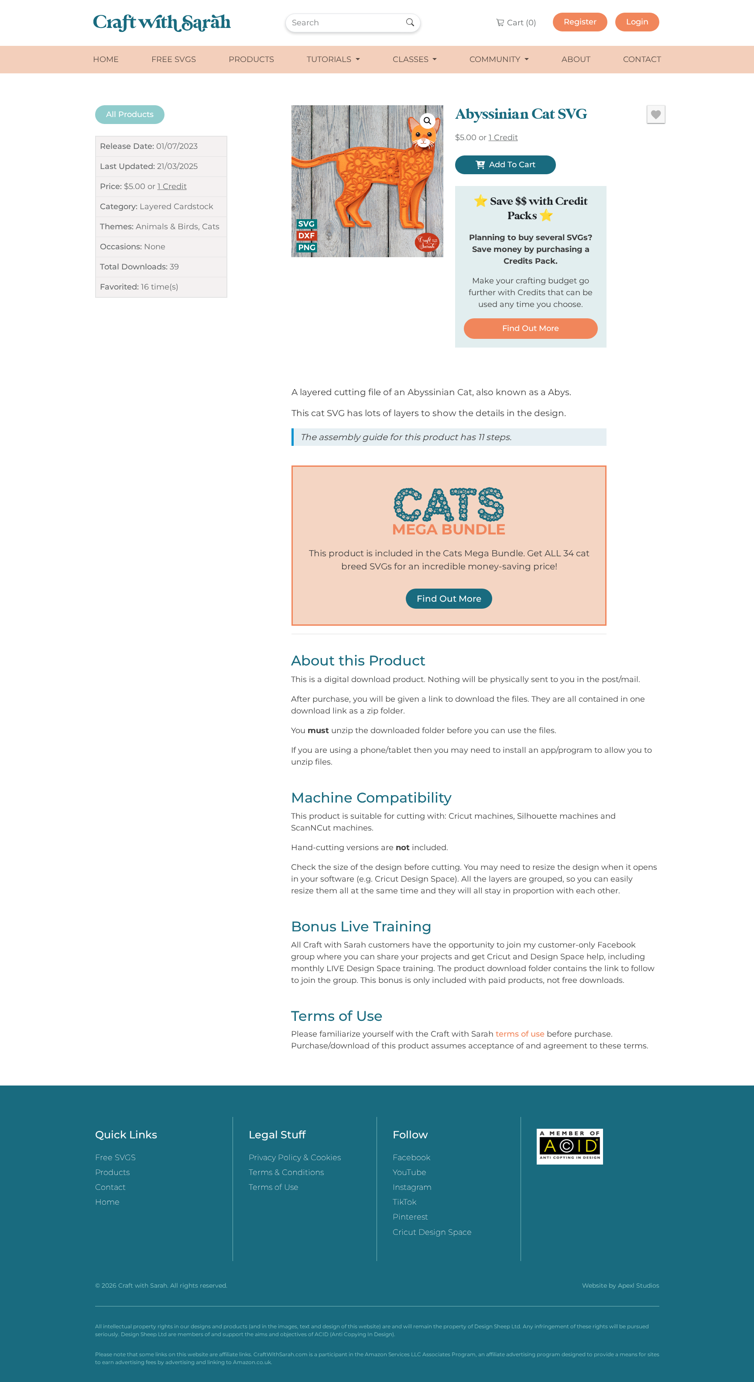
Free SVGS (173, 59)
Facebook (411, 1157)
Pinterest (410, 1217)
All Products (130, 114)
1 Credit (172, 186)
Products (251, 59)
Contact (642, 59)
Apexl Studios (638, 1285)
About (576, 59)
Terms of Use (273, 1187)
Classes (412, 59)
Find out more (530, 328)
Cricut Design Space (432, 1232)
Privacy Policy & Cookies (295, 1157)
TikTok (404, 1202)
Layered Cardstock (176, 206)
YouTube (409, 1172)
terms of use (520, 1034)
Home (106, 59)
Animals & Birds (167, 226)
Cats (210, 226)
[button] (427, 121)
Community (496, 59)
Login (637, 22)
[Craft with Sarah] (162, 23)
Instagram (412, 1187)
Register (580, 22)
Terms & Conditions (286, 1172)
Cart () (520, 23)
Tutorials (330, 59)
